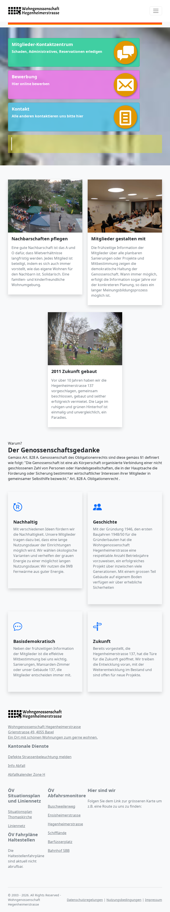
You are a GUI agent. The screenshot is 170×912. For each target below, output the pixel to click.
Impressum (153, 900)
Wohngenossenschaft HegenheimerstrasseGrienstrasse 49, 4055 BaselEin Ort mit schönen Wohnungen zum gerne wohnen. (53, 732)
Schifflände (57, 832)
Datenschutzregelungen (85, 900)
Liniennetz (16, 825)
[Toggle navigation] (156, 10)
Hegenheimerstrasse (65, 824)
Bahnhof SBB (59, 850)
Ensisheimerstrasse (64, 815)
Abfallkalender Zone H (26, 774)
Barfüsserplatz (60, 841)
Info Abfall (16, 765)
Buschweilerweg (61, 806)
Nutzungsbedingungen (123, 900)
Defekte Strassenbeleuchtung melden (39, 756)
